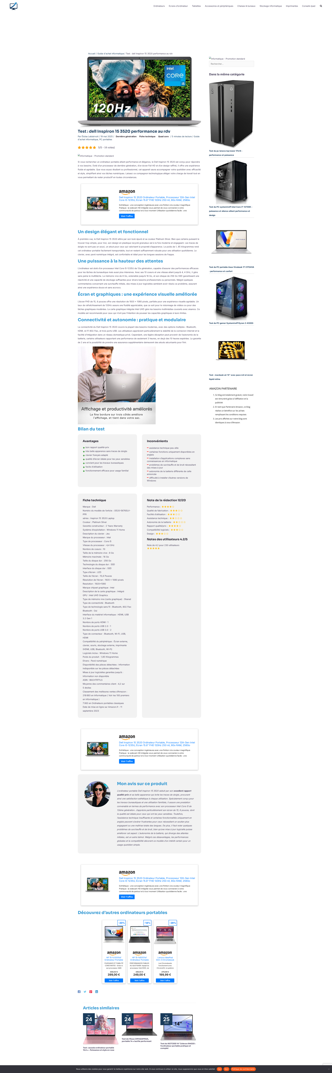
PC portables (105, 139)
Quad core (163, 136)
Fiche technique (147, 136)
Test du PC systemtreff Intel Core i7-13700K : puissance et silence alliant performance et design (230, 211)
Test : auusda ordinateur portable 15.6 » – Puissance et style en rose (98, 1049)
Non (226, 1069)
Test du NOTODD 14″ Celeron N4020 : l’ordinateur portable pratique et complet (178, 1045)
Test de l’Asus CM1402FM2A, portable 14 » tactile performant (136, 1040)
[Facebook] (79, 991)
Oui (219, 1069)
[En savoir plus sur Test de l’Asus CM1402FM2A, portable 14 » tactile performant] (139, 1024)
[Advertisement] (166, 31)
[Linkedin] (96, 991)
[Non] (328, 1069)
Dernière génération (126, 136)
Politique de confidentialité (243, 1069)
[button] (321, 6)
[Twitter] (85, 991)
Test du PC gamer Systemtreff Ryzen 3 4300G (231, 323)
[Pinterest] (90, 991)
